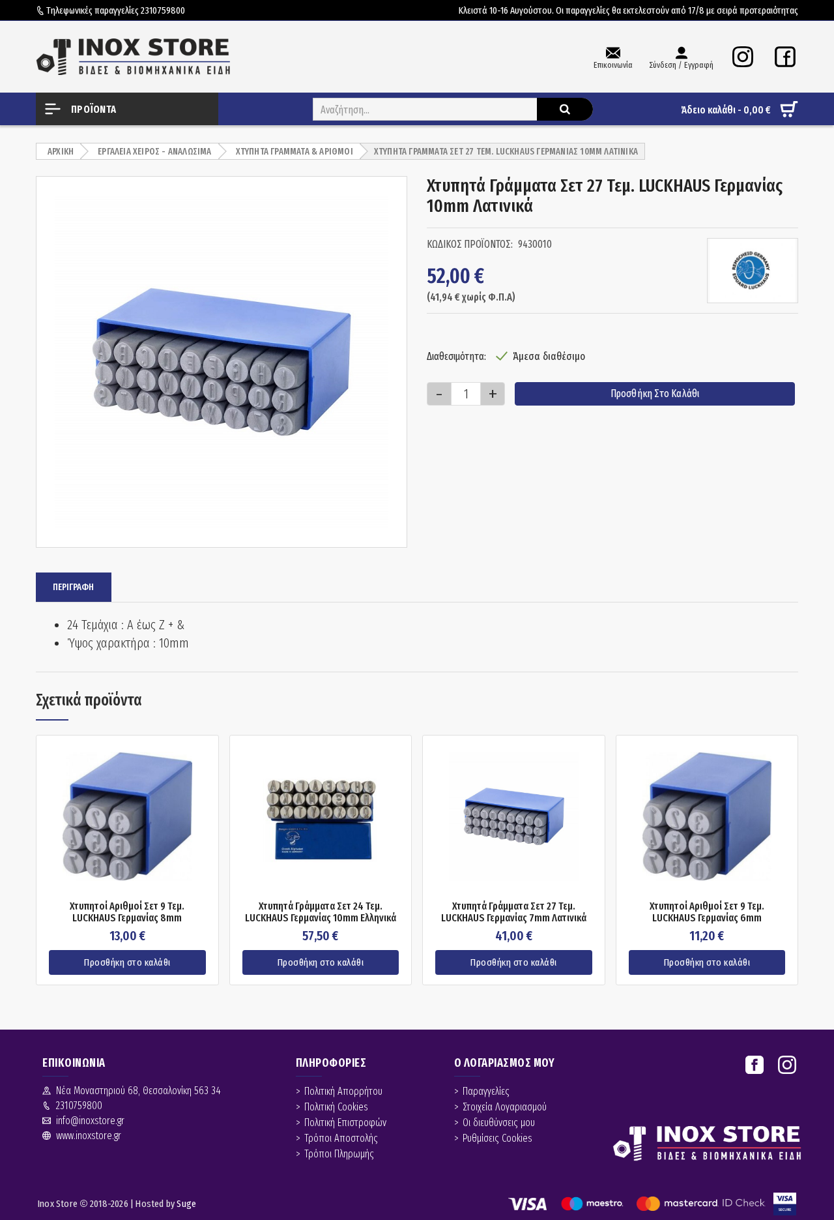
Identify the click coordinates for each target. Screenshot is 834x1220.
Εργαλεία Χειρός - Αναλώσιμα (154, 151)
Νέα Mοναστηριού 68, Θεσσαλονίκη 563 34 (138, 1090)
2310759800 (163, 10)
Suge (186, 1204)
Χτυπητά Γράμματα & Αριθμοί (294, 151)
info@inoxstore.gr (90, 1120)
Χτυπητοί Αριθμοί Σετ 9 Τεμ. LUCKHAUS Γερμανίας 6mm (707, 911)
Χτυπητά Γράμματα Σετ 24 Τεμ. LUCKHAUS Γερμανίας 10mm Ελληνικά (320, 911)
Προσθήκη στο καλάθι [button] (127, 962)
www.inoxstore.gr (88, 1135)
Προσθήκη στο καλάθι (655, 393)
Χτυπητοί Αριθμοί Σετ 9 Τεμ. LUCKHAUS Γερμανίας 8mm (127, 911)
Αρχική (61, 151)
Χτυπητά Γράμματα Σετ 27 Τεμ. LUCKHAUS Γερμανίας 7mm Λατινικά (513, 911)
